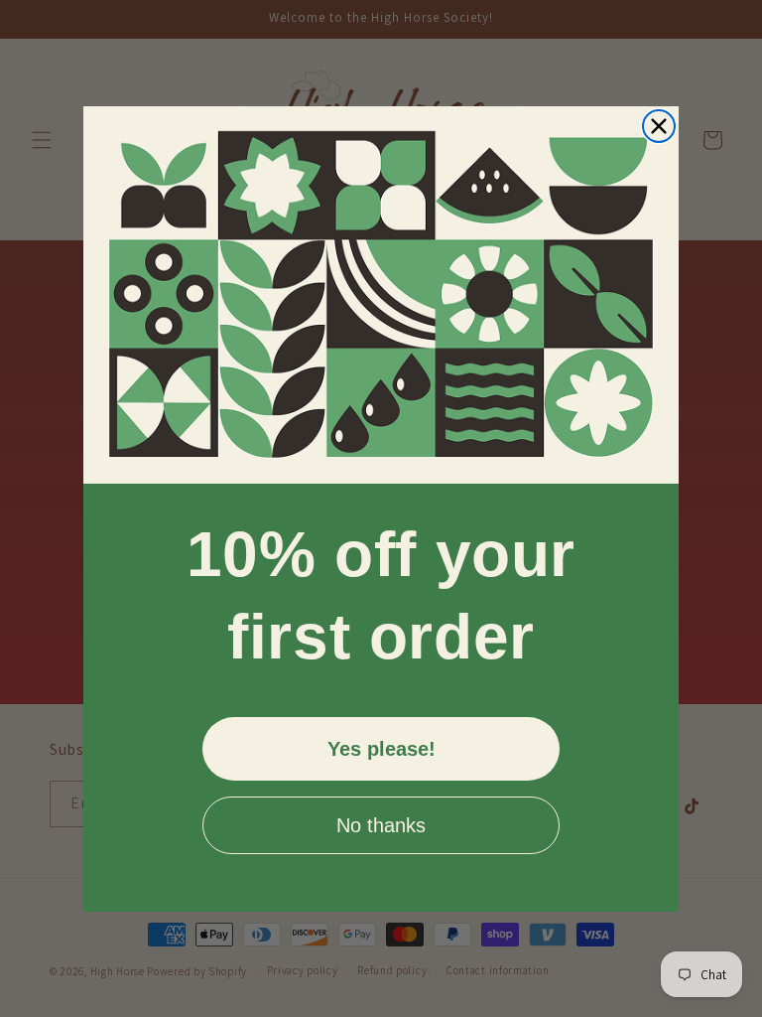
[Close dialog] (659, 126)
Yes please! (381, 749)
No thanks (381, 825)
